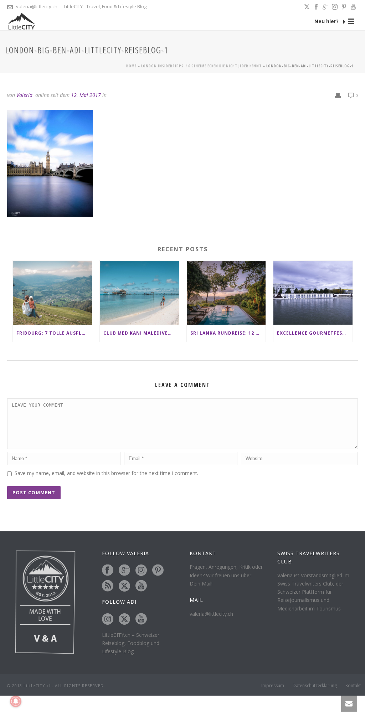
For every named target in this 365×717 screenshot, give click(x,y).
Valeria (24, 95)
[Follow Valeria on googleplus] (124, 570)
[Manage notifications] (15, 701)
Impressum (272, 685)
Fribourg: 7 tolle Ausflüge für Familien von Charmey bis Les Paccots (54, 333)
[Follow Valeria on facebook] (107, 570)
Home (131, 65)
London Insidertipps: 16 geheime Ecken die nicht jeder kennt (201, 65)
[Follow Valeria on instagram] (141, 570)
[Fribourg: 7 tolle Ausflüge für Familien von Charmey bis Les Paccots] (52, 292)
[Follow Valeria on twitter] (124, 586)
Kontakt (353, 685)
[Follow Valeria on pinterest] (158, 570)
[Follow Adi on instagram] (107, 619)
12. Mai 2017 (86, 95)
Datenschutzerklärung (315, 685)
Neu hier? (327, 21)
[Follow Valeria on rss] (107, 586)
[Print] (338, 95)
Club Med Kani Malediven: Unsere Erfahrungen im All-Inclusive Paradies (141, 333)
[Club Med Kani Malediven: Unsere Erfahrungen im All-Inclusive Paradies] (139, 292)
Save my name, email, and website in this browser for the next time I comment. (106, 473)
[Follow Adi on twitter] (124, 619)
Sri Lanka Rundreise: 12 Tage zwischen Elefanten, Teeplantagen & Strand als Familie (228, 333)
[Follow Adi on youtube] (141, 619)
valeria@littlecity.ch (36, 6)
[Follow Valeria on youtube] (141, 586)
